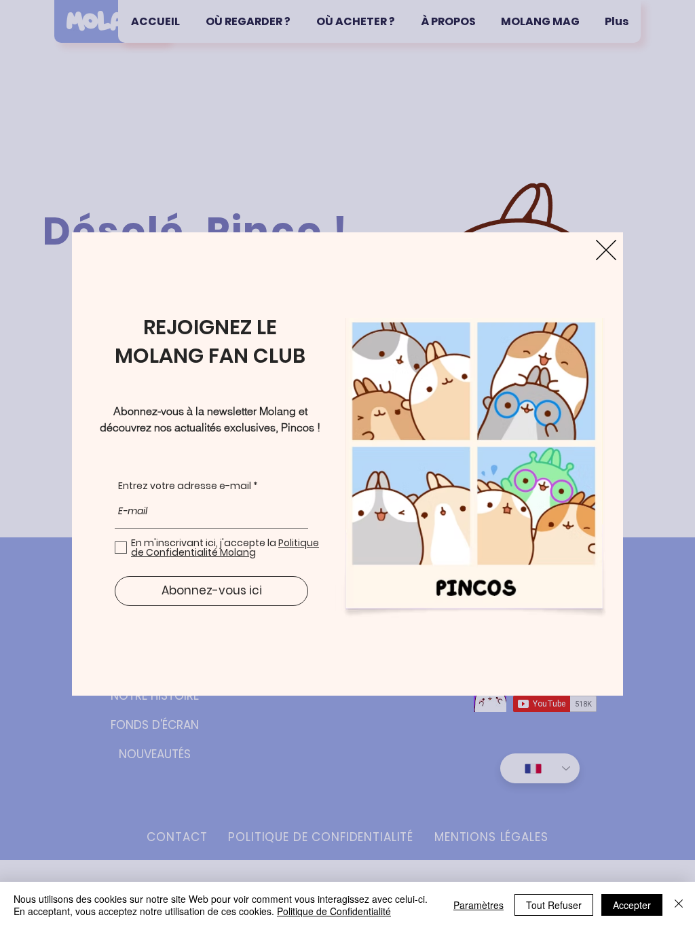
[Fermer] (679, 905)
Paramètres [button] (478, 905)
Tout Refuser (554, 905)
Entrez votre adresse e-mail (184, 485)
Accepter (632, 905)
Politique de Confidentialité (334, 911)
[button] (606, 250)
